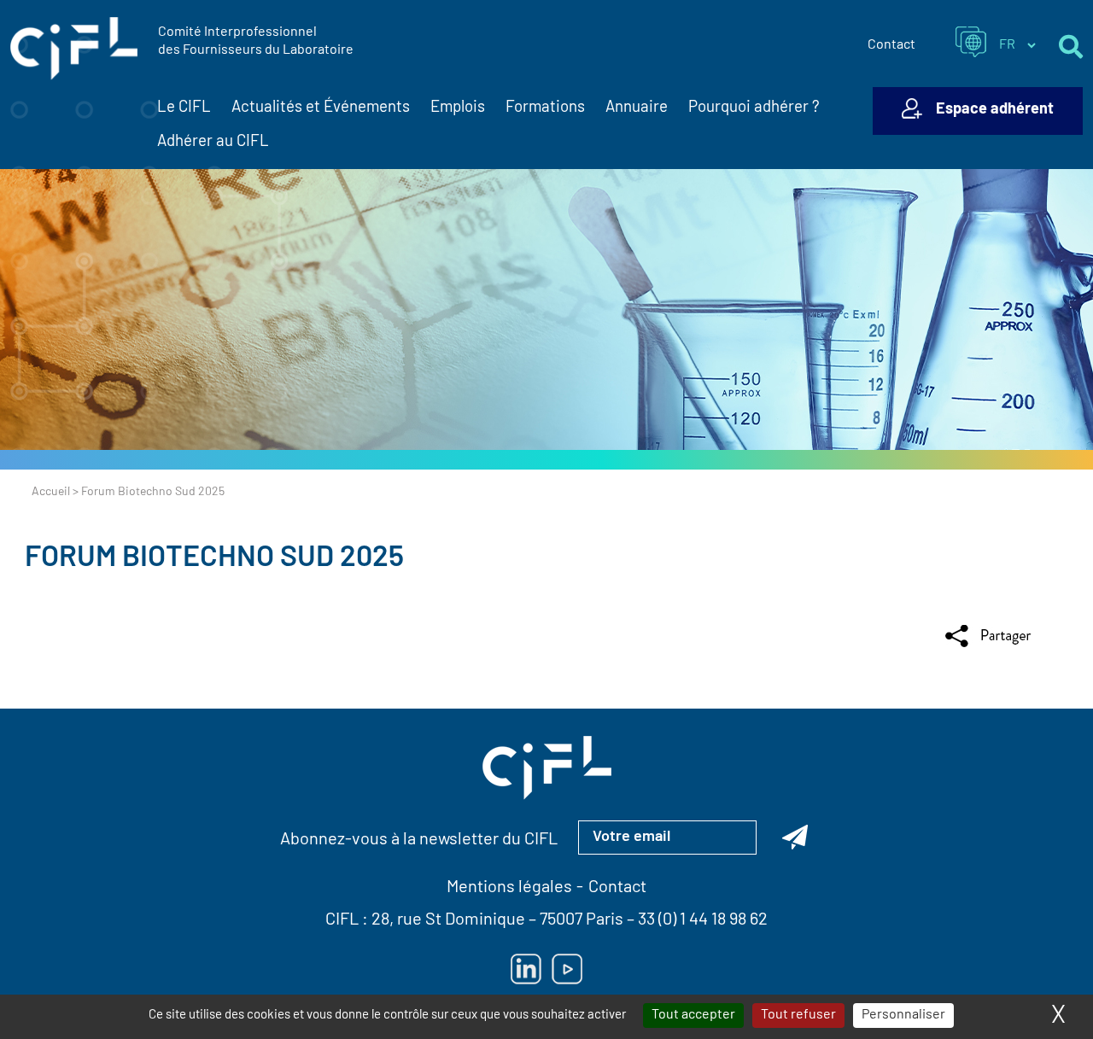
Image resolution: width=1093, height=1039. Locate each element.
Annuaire (636, 108)
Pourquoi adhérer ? (754, 108)
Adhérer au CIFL (213, 142)
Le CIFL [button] (184, 108)
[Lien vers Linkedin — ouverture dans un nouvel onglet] (526, 969)
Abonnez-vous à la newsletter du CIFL (419, 840)
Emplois (457, 108)
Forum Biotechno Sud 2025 (214, 559)
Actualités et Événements (320, 108)
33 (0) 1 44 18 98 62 (703, 920)
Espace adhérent (995, 110)
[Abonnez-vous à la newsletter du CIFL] (795, 837)
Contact (891, 45)
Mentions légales (509, 887)
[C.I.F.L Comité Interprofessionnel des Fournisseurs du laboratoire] (73, 48)
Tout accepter (693, 1015)
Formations (545, 108)
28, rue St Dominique (448, 920)
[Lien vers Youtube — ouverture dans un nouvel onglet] (567, 969)
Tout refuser (798, 1015)
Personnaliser (903, 1015)
